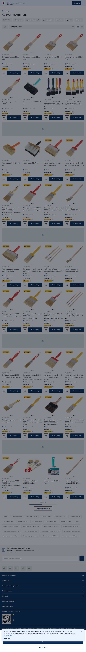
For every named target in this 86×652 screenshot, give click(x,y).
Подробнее (7, 635)
